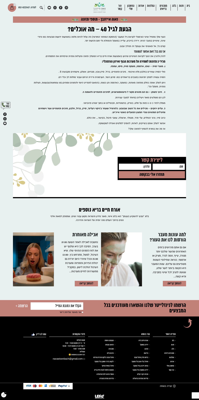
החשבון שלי (130, 7)
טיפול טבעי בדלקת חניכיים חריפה (103, 357)
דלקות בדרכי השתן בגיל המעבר (104, 362)
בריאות (146, 353)
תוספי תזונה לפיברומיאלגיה (105, 374)
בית (188, 6)
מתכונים (111, 349)
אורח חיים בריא (143, 340)
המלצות (151, 6)
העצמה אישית (109, 340)
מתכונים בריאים (163, 7)
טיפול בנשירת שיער (108, 366)
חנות (181, 6)
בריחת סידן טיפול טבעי (141, 357)
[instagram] (66, 7)
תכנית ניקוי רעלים (142, 374)
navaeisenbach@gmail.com (68, 359)
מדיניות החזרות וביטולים (140, 378)
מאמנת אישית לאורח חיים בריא (104, 370)
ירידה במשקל (144, 345)
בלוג (174, 6)
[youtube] (49, 7)
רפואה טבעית (109, 345)
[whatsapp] (55, 7)
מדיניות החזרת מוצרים (107, 378)
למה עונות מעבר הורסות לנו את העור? (168, 237)
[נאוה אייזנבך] (99, 7)
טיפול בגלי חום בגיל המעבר (140, 362)
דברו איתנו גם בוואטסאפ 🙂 (77, 355)
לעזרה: (27, 7)
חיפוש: (41, 8)
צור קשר (120, 7)
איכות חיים (110, 353)
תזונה (146, 349)
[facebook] (60, 7)
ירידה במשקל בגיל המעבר (140, 370)
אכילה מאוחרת (85, 235)
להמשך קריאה (174, 283)
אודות (141, 6)
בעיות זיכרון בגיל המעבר (140, 366)
